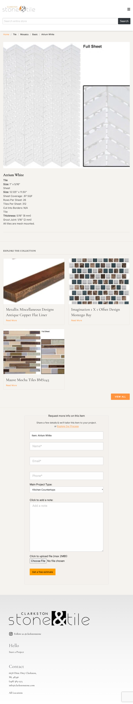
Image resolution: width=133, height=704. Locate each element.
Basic (35, 34)
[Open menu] (128, 10)
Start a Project (16, 652)
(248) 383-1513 (15, 681)
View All (120, 396)
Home (6, 34)
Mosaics (24, 34)
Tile (15, 34)
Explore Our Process (68, 426)
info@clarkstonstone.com (22, 685)
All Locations (16, 692)
